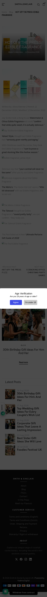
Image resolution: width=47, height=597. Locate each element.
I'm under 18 (30, 302)
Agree (16, 302)
